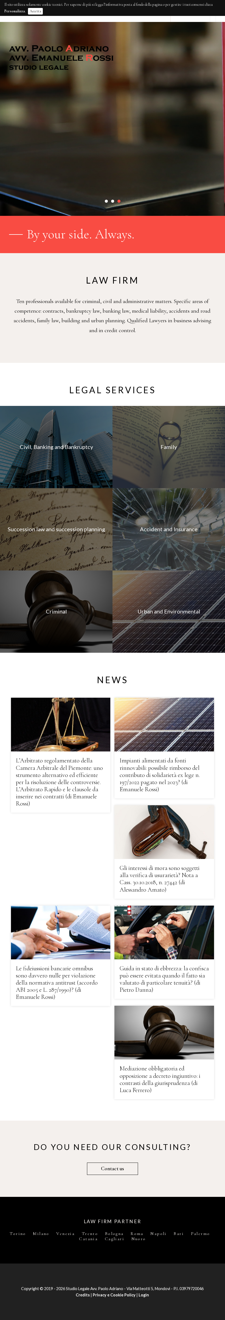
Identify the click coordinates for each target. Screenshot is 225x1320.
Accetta (35, 11)
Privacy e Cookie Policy (114, 1295)
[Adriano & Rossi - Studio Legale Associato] (112, 57)
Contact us (112, 1168)
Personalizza (14, 11)
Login (144, 1295)
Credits (83, 1295)
